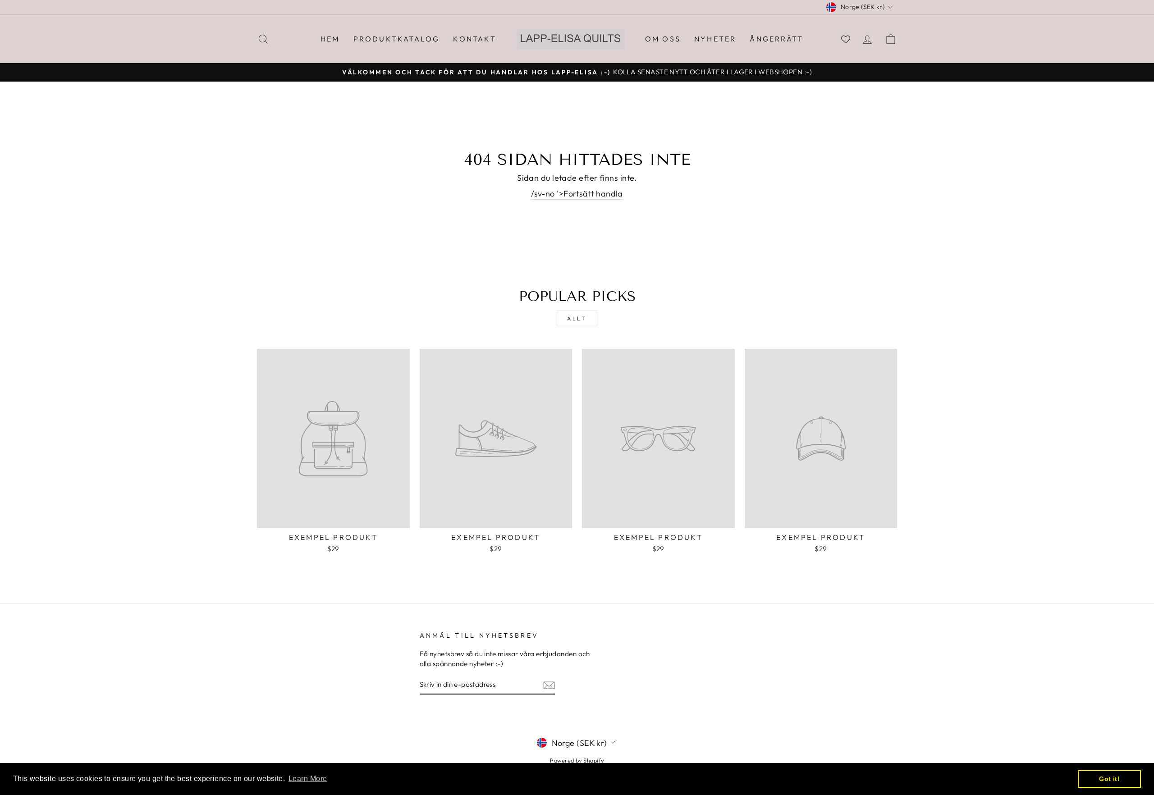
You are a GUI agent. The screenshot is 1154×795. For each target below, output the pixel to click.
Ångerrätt (776, 38)
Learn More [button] (307, 778)
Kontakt (474, 38)
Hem (330, 38)
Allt (576, 318)
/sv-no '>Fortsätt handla (577, 193)
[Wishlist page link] (845, 39)
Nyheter (715, 38)
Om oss (663, 38)
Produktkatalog (396, 38)
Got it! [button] (1109, 778)
